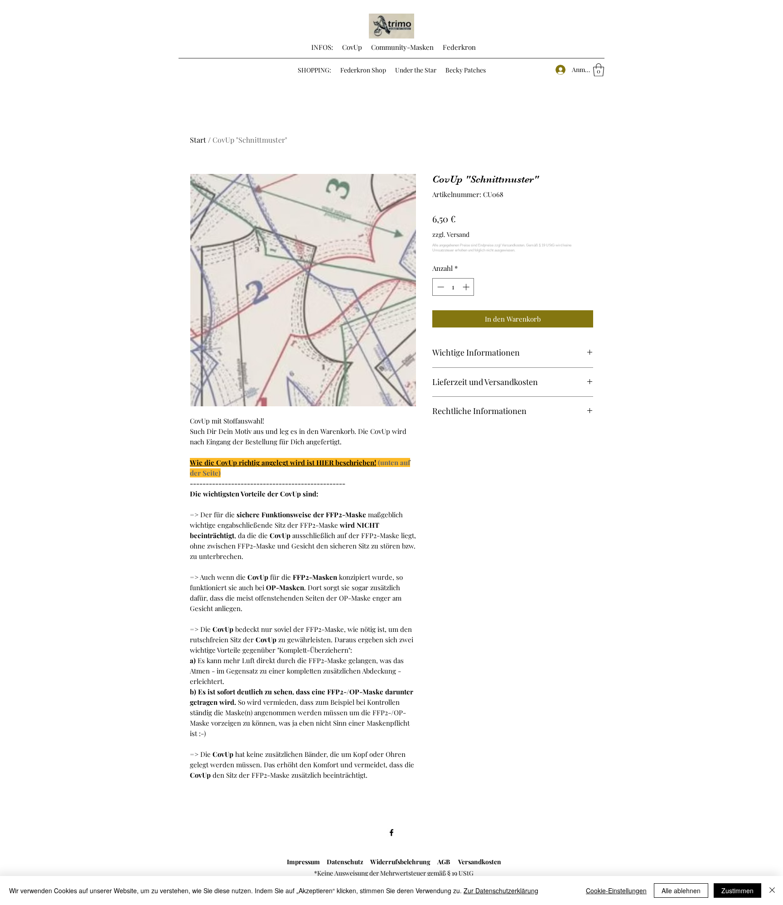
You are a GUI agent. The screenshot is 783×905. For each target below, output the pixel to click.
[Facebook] (391, 832)
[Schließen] (772, 890)
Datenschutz (343, 861)
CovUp (352, 47)
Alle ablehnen (681, 890)
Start (198, 139)
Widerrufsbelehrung (403, 861)
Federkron (458, 47)
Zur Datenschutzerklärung (501, 890)
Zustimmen (737, 890)
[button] (598, 70)
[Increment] (467, 287)
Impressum (303, 861)
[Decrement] (440, 287)
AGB (447, 861)
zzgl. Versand (450, 234)
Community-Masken (402, 47)
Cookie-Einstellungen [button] (616, 890)
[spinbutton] (453, 287)
